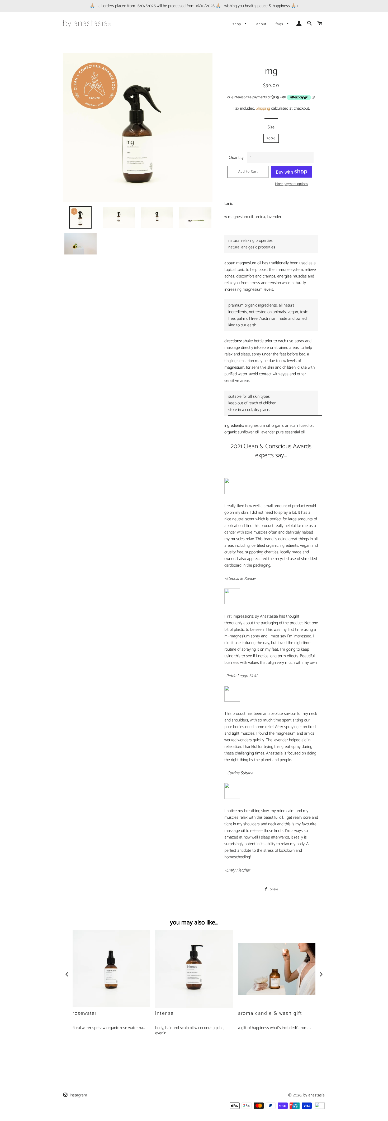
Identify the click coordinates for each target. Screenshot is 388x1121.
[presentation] (67, 975)
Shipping (263, 108)
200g (271, 138)
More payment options (291, 184)
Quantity (236, 157)
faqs (280, 24)
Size (271, 127)
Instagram (78, 1095)
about (261, 24)
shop (237, 24)
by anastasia (314, 1095)
